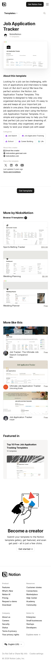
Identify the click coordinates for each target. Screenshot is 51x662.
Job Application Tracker (21, 417)
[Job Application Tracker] (25, 403)
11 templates (14, 37)
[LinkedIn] (11, 165)
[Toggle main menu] (47, 4)
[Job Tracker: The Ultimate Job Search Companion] (25, 338)
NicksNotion (15, 34)
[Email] (22, 165)
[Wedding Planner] (25, 291)
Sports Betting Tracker (14, 247)
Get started (25, 549)
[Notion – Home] (4, 4)
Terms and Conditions (12, 172)
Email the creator (12, 151)
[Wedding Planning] (25, 262)
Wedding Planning (12, 276)
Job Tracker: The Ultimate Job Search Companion (24, 353)
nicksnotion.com (12, 156)
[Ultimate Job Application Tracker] (25, 372)
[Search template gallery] (44, 13)
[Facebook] (16, 165)
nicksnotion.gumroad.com (16, 153)
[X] (5, 165)
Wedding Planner (11, 305)
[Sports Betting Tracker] (25, 233)
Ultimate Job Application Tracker (25, 386)
